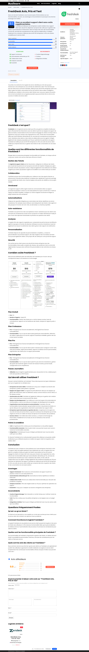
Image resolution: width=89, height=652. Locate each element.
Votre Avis (11, 588)
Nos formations (45, 3)
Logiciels (54, 3)
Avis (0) (20, 80)
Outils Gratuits (21, 0)
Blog (59, 3)
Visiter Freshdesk (70, 24)
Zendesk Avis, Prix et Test (16, 638)
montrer (17, 100)
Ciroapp (9, 0)
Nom (9, 608)
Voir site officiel (32, 68)
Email (10, 613)
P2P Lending (15, 0)
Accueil (9, 7)
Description (14, 80)
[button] (79, 8)
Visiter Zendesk (15, 646)
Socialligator (22, 651)
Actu (38, 3)
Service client (16, 7)
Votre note (11, 585)
